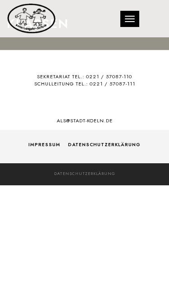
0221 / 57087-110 (109, 76)
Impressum (44, 144)
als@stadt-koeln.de (85, 120)
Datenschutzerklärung (104, 144)
